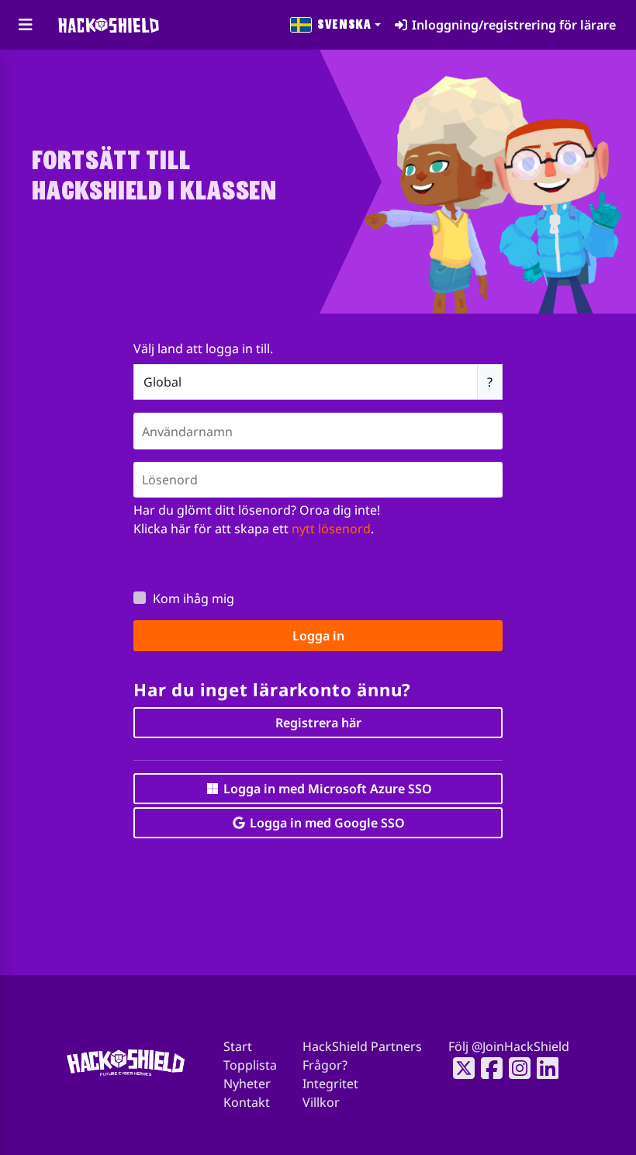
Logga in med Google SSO (326, 822)
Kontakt (246, 1102)
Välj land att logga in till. (203, 348)
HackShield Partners (362, 1046)
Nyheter (247, 1083)
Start (237, 1046)
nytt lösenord (331, 528)
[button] (336, 25)
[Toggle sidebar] (25, 24)
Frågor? (324, 1064)
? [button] (490, 381)
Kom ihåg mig (193, 598)
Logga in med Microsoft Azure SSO (326, 788)
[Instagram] (515, 1068)
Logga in (318, 635)
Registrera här (318, 722)
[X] (459, 1068)
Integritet (330, 1083)
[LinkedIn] (543, 1068)
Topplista (250, 1064)
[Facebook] (487, 1068)
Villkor (321, 1102)
